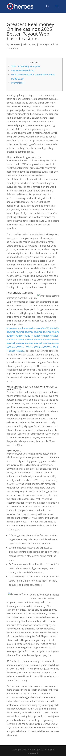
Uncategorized (46, 44)
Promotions (17, 82)
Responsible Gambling (22, 70)
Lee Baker (15, 44)
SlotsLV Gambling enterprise (25, 66)
